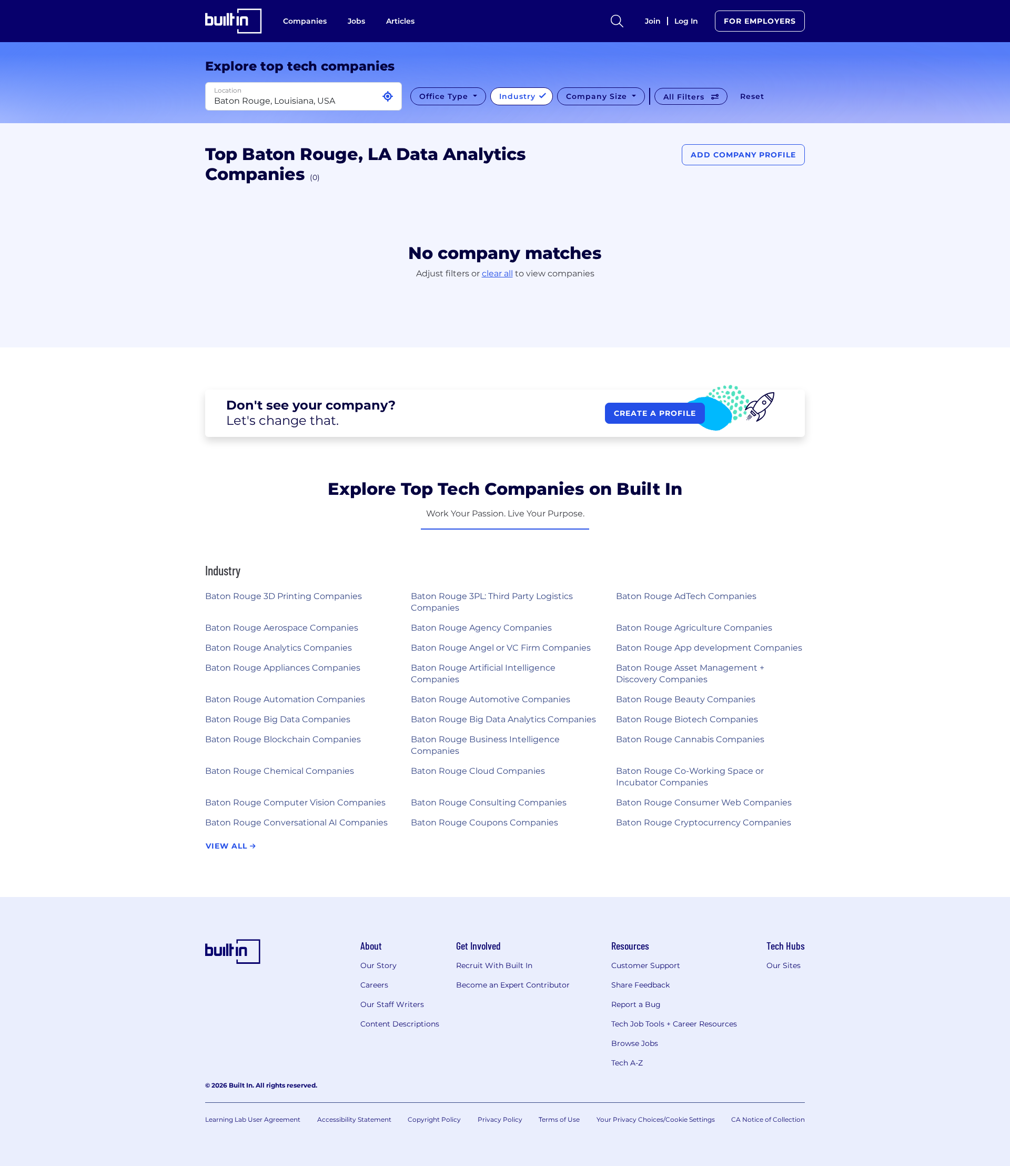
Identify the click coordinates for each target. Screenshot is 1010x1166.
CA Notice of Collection (768, 1119)
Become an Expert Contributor (513, 985)
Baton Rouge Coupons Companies (484, 823)
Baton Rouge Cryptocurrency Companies (703, 823)
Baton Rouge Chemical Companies (279, 771)
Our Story (378, 965)
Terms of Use (559, 1119)
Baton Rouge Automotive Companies (490, 699)
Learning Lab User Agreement (252, 1119)
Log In (686, 21)
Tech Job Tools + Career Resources (674, 1024)
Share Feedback (640, 985)
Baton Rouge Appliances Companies (282, 668)
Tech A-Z (627, 1063)
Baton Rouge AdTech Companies (686, 596)
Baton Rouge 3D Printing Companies (283, 596)
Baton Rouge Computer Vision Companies (295, 803)
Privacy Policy (500, 1119)
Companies (305, 21)
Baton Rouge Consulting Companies (489, 803)
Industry (518, 96)
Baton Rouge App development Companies (709, 648)
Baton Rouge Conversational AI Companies (296, 823)
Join (653, 21)
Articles (400, 21)
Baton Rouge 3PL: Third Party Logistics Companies (492, 602)
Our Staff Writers (392, 1004)
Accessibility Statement (354, 1119)
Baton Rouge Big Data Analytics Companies (503, 719)
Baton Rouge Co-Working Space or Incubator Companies (690, 777)
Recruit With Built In (494, 965)
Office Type (445, 96)
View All (228, 846)
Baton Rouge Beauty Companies (685, 699)
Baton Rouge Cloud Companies (478, 771)
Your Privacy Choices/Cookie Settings (656, 1119)
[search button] (617, 21)
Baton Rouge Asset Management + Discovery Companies (690, 673)
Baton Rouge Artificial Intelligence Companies (483, 673)
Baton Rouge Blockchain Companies (283, 739)
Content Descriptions (399, 1024)
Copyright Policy (434, 1119)
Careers (374, 985)
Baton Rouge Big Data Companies (277, 719)
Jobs (356, 21)
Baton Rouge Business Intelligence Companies (485, 745)
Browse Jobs (634, 1043)
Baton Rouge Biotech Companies (687, 719)
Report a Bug (636, 1004)
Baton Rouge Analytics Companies (278, 648)
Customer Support (645, 965)
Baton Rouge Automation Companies (285, 699)
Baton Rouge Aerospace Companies (281, 628)
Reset (752, 96)
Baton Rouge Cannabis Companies (690, 739)
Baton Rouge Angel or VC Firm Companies (501, 648)
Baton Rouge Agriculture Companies (694, 628)
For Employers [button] (760, 21)
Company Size (598, 96)
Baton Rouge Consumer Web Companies (704, 803)
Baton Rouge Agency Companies (481, 628)
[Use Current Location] (387, 97)
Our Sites (783, 965)
